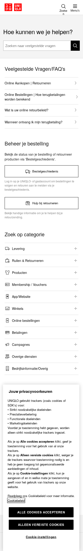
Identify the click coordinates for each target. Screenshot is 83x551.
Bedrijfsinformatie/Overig (30, 368)
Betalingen (19, 332)
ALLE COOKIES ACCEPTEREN (41, 512)
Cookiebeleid (16, 500)
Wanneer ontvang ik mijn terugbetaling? (33, 122)
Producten (19, 272)
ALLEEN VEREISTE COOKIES (41, 524)
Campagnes (21, 344)
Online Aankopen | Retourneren (28, 83)
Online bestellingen (26, 320)
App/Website (21, 296)
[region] (41, 468)
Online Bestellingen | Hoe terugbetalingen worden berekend (35, 96)
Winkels (17, 308)
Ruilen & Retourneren (28, 260)
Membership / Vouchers (29, 284)
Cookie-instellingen (41, 537)
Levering (18, 248)
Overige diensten (24, 356)
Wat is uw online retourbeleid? (26, 110)
